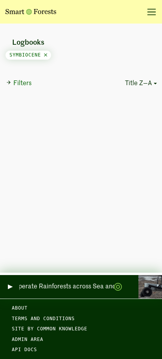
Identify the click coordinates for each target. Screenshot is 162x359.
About (20, 308)
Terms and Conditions (43, 318)
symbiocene (26, 55)
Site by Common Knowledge (49, 329)
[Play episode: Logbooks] (9, 287)
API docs (24, 349)
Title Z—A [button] (138, 83)
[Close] (45, 54)
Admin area (27, 339)
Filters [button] (22, 83)
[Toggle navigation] (149, 12)
